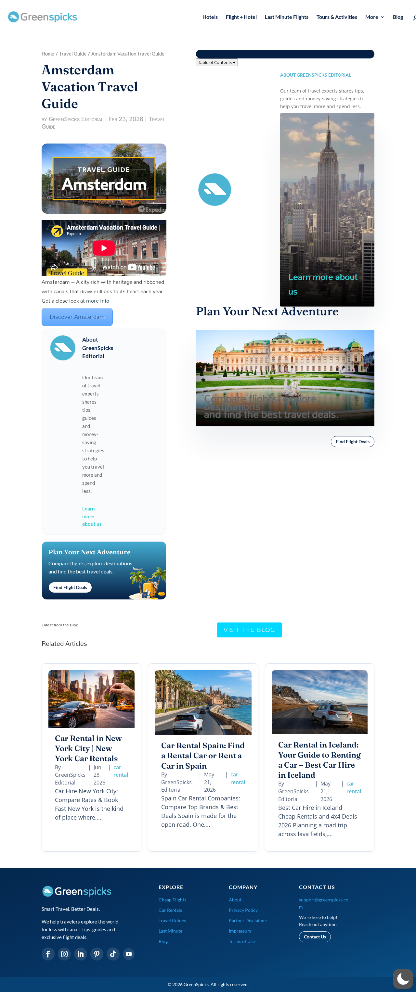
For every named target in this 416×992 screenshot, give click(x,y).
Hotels (210, 17)
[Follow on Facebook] (48, 954)
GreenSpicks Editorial (76, 119)
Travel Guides (172, 920)
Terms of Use (242, 941)
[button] (403, 979)
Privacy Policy (243, 910)
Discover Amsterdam (77, 317)
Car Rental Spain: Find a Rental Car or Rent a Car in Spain (203, 755)
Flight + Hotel (241, 17)
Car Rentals (170, 910)
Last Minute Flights (286, 17)
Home (48, 54)
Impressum (240, 931)
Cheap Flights (172, 899)
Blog (398, 17)
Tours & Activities (337, 17)
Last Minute (170, 931)
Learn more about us (92, 516)
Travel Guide (72, 54)
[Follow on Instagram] (64, 954)
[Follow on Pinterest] (96, 954)
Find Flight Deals (70, 587)
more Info (97, 300)
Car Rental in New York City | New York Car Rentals (88, 748)
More (371, 17)
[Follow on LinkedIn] (80, 954)
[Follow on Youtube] (129, 954)
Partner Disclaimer (248, 920)
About (235, 899)
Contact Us (315, 936)
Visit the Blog (249, 630)
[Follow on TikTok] (113, 954)
